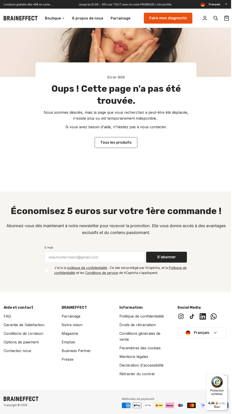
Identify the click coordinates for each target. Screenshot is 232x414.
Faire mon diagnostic (165, 18)
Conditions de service (100, 273)
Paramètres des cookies (138, 348)
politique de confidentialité (86, 268)
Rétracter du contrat (135, 374)
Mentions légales (132, 356)
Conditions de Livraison (23, 333)
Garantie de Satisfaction (24, 325)
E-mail (47, 247)
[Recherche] (212, 18)
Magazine (69, 333)
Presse (66, 359)
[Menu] (221, 376)
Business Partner (75, 350)
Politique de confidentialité (140, 316)
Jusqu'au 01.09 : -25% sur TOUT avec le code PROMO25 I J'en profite (125, 4)
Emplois (67, 342)
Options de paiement (21, 342)
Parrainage (70, 316)
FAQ (7, 316)
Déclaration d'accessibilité (140, 365)
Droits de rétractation (136, 325)
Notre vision (71, 325)
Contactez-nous (17, 350)
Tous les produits (114, 142)
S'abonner (165, 257)
